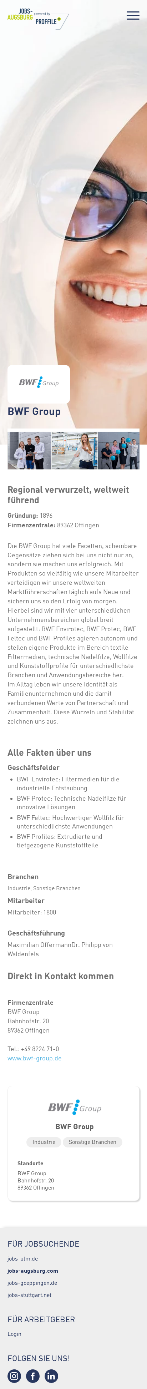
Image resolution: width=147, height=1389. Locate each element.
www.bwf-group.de (34, 1058)
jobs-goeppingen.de (32, 1282)
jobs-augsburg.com (32, 1270)
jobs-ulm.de (22, 1258)
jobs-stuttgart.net (29, 1294)
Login (14, 1333)
